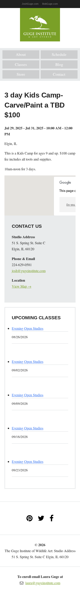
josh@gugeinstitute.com (29, 270)
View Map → (21, 286)
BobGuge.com (50, 3)
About (21, 54)
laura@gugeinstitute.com (42, 582)
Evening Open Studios (27, 328)
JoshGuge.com (30, 3)
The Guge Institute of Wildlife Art (40, 24)
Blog (59, 64)
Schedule (59, 54)
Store (21, 74)
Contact (59, 74)
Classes (21, 64)
